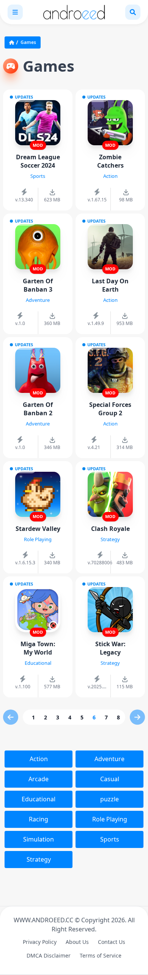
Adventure (109, 759)
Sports (109, 839)
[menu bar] (15, 12)
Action (39, 759)
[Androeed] (74, 12)
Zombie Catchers (110, 161)
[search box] (132, 12)
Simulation (38, 839)
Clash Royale (110, 528)
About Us (77, 941)
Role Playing (109, 819)
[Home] (13, 42)
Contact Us (111, 941)
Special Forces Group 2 (110, 408)
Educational (38, 799)
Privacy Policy (40, 941)
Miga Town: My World (37, 648)
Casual (109, 779)
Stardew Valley (38, 528)
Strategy (39, 859)
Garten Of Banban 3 (38, 285)
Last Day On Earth (110, 285)
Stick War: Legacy (110, 648)
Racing (38, 819)
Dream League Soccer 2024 (38, 161)
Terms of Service (100, 955)
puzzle (109, 799)
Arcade (38, 779)
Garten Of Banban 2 (38, 408)
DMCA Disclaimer (49, 955)
